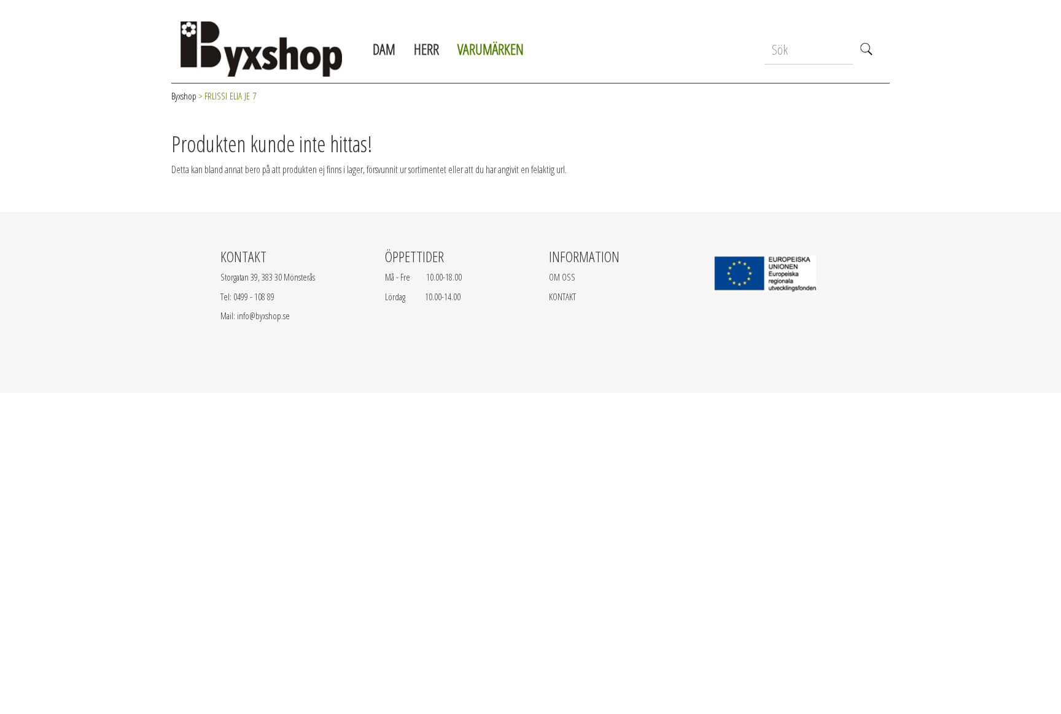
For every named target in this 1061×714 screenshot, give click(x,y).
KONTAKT (562, 296)
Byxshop (183, 96)
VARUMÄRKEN (490, 49)
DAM (384, 49)
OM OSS (562, 277)
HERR (426, 49)
